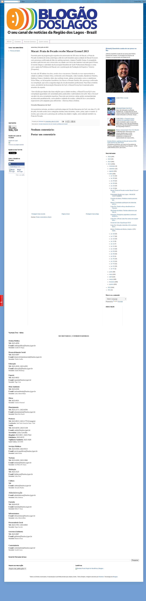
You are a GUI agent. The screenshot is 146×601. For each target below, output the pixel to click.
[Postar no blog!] (68, 121)
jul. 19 (113, 188)
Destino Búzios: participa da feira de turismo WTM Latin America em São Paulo (121, 141)
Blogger (115, 576)
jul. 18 (113, 234)
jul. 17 (113, 236)
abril (110, 277)
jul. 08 (113, 254)
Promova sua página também (16, 144)
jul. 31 (113, 176)
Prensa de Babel (15, 51)
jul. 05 (113, 258)
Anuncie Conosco (30, 41)
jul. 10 (113, 249)
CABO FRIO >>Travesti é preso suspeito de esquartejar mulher (125, 119)
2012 (109, 287)
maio (110, 274)
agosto (111, 171)
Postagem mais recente (38, 214)
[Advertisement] (65, 197)
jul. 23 (113, 186)
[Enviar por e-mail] (66, 121)
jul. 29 (113, 181)
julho (110, 173)
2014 (109, 161)
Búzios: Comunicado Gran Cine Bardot (127, 130)
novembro (112, 166)
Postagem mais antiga (92, 214)
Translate (120, 301)
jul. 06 (113, 256)
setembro (112, 168)
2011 (109, 290)
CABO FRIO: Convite (122, 98)
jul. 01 (113, 269)
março (111, 279)
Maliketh (101, 576)
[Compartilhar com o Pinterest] (74, 121)
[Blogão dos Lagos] (9, 143)
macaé (54, 124)
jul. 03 (113, 263)
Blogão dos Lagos (13, 140)
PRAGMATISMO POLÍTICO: (124, 108)
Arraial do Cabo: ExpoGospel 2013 (121, 222)
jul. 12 (113, 244)
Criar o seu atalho (20, 175)
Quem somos (43, 41)
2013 (109, 164)
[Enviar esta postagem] (62, 121)
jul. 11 (113, 246)
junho (111, 272)
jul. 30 (113, 178)
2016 (109, 156)
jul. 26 (113, 183)
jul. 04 (113, 261)
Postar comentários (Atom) (43, 217)
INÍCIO (9, 41)
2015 (109, 159)
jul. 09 (113, 251)
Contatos (18, 41)
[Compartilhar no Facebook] (72, 121)
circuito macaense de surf (45, 124)
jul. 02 (113, 266)
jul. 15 (113, 241)
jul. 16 (113, 239)
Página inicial (66, 214)
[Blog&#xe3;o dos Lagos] (12, 171)
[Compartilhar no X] (70, 121)
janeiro (111, 284)
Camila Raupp (13, 166)
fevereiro (112, 282)
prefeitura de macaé (62, 124)
